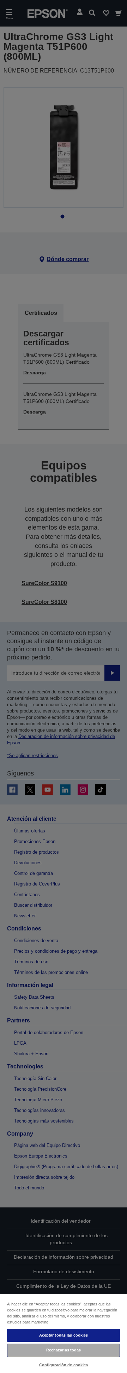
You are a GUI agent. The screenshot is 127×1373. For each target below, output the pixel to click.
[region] (63, 1333)
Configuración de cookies (63, 1365)
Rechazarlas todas (63, 1350)
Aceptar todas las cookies (63, 1335)
